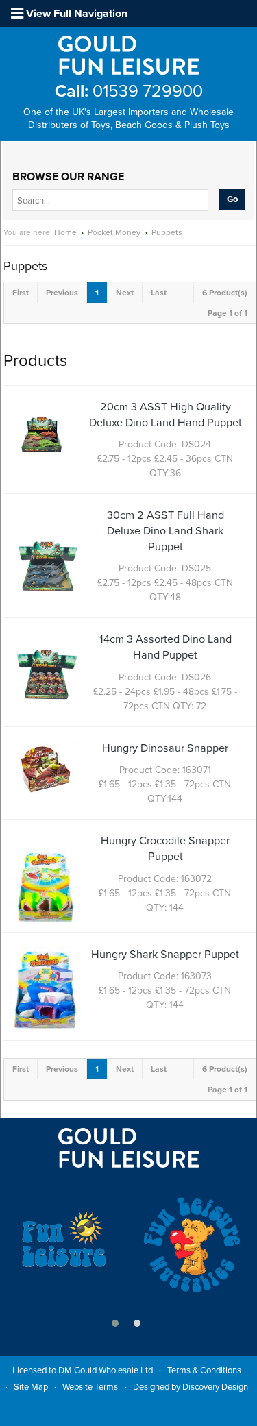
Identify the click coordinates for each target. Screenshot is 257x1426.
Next (125, 292)
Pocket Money (114, 232)
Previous (62, 292)
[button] (115, 1323)
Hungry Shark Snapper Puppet (165, 954)
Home (65, 232)
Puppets (166, 232)
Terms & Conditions (204, 1370)
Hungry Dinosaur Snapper (165, 748)
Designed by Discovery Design (190, 1386)
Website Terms (90, 1386)
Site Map (31, 1386)
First (20, 292)
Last (159, 292)
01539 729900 (129, 91)
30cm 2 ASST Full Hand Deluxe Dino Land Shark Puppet (165, 531)
